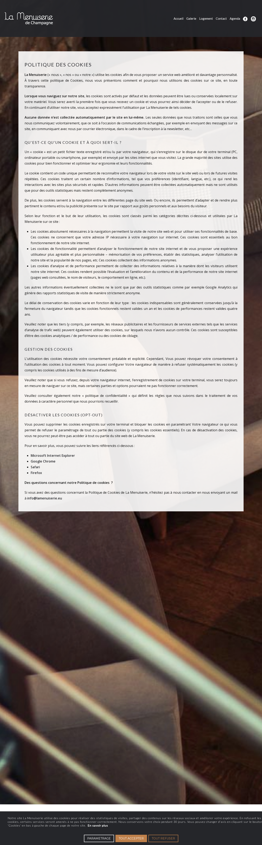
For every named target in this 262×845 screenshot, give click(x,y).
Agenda (235, 18)
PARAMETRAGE (99, 838)
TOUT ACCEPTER (131, 838)
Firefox (36, 473)
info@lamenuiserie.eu (44, 498)
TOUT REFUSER (163, 838)
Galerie (191, 18)
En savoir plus (98, 825)
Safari (35, 467)
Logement (206, 18)
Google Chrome (43, 461)
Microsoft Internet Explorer (53, 455)
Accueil (178, 18)
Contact (221, 18)
